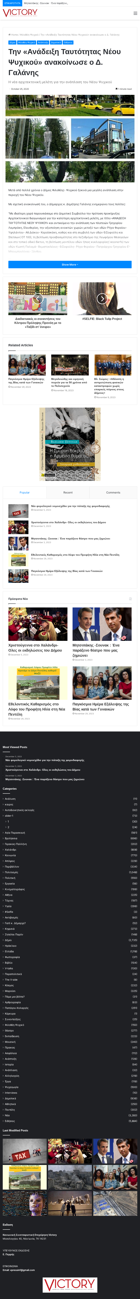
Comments (113, 492)
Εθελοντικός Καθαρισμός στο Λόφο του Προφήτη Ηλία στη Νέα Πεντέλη (75, 554)
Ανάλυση (10, 798)
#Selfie (9, 911)
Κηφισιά (10, 928)
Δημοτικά (56, 42)
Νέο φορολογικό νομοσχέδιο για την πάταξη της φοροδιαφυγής (70, 506)
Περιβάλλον (12, 866)
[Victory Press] (20, 13)
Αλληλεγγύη (12, 1075)
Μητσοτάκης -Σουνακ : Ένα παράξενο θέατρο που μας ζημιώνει (60, 3)
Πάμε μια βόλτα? (15, 996)
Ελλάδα (9, 951)
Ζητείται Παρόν (14, 934)
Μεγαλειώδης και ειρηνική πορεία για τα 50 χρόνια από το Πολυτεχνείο (69, 382)
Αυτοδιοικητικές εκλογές (19, 810)
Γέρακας (10, 1047)
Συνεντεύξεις (13, 1019)
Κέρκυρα (10, 1013)
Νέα (7, 1115)
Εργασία (10, 883)
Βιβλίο (8, 962)
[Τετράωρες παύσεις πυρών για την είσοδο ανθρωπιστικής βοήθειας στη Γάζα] (115, 1203)
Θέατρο (9, 1030)
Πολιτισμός (11, 872)
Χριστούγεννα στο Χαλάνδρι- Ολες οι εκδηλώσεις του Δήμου (68, 522)
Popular (25, 492)
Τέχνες (9, 900)
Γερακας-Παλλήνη (16, 844)
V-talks (9, 968)
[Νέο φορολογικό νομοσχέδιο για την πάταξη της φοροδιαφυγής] (18, 511)
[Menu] (135, 14)
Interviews (11, 1092)
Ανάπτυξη (43, 42)
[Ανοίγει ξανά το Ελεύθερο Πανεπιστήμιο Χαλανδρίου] (25, 1203)
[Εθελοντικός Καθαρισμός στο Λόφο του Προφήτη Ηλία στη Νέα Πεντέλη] (18, 560)
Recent (68, 492)
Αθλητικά (10, 1104)
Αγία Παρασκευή (15, 832)
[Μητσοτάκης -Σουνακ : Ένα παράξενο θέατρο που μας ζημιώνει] (18, 543)
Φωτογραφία (12, 957)
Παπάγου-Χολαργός (16, 1007)
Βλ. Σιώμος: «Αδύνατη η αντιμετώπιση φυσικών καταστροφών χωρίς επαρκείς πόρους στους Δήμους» (109, 385)
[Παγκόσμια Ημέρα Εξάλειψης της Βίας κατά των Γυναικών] (27, 365)
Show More (69, 264)
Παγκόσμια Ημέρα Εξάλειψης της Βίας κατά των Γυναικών (67, 571)
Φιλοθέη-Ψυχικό (29, 34)
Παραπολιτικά (13, 974)
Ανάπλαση (11, 1070)
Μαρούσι (10, 991)
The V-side (11, 979)
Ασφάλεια (11, 1053)
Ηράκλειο (10, 945)
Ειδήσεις (68, 42)
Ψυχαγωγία (11, 1087)
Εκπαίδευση (12, 1036)
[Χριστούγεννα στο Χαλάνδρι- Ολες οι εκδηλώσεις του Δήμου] (18, 527)
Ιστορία (9, 1064)
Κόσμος (9, 985)
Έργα (8, 1081)
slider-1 (9, 815)
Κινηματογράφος (15, 889)
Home (14, 34)
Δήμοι (12, 42)
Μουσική (10, 1041)
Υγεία (8, 906)
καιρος (9, 804)
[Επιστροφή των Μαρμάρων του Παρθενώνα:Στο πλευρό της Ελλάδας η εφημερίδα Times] (70, 1203)
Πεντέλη (10, 1109)
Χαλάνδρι (10, 849)
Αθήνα (8, 894)
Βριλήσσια (11, 838)
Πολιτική (10, 877)
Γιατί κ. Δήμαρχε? (15, 923)
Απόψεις (10, 860)
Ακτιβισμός (11, 917)
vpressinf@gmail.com (22, 1270)
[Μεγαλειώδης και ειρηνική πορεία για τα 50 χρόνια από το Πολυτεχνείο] (70, 365)
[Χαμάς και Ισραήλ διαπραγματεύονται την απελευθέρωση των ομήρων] (70, 1177)
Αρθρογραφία (13, 1002)
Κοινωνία (10, 855)
